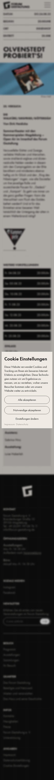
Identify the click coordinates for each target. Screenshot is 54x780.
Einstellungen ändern (27, 419)
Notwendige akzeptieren (27, 410)
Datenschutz (22, 424)
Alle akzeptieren (27, 400)
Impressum (9, 424)
